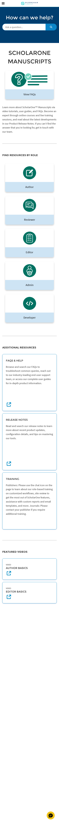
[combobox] (24, 27)
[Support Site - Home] (29, 3)
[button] (51, 815)
